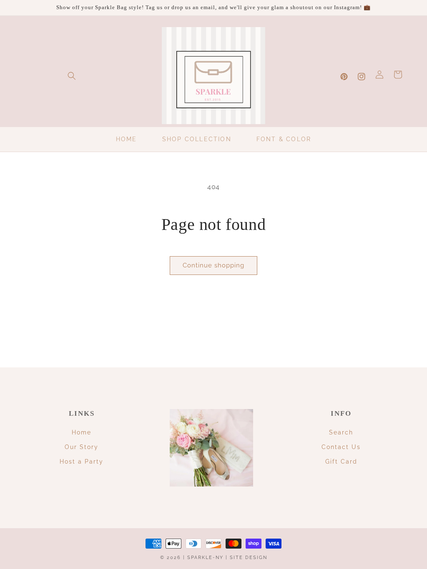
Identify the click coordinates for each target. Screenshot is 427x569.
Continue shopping (213, 265)
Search (341, 432)
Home (81, 432)
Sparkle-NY (205, 557)
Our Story (81, 447)
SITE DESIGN (248, 557)
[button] (72, 76)
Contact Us (341, 447)
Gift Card (341, 461)
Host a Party (81, 461)
